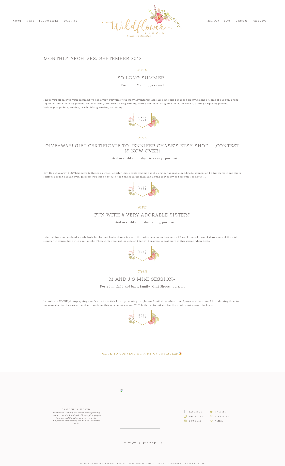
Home (30, 21)
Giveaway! (155, 158)
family (155, 222)
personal (157, 85)
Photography (49, 21)
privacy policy (152, 442)
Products (260, 21)
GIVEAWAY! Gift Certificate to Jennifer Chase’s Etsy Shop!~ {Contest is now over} (142, 148)
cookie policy (132, 442)
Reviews (213, 21)
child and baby (134, 158)
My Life (143, 85)
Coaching (71, 21)
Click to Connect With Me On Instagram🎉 (142, 353)
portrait (171, 158)
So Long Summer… (142, 77)
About (17, 21)
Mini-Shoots (161, 286)
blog (227, 21)
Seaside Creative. (195, 463)
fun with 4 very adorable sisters (142, 214)
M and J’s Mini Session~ (142, 279)
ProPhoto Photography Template (148, 463)
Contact (242, 21)
